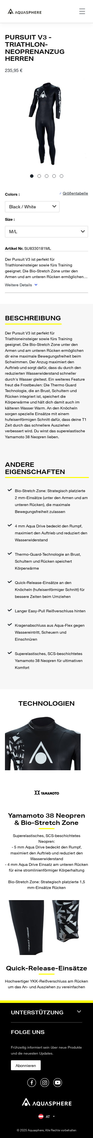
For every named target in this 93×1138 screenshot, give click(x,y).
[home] (46, 1103)
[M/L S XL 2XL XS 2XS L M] (46, 231)
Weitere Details (19, 284)
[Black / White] (32, 207)
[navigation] (46, 1016)
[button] (31, 176)
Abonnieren (26, 1065)
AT (48, 1116)
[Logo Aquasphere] (24, 11)
